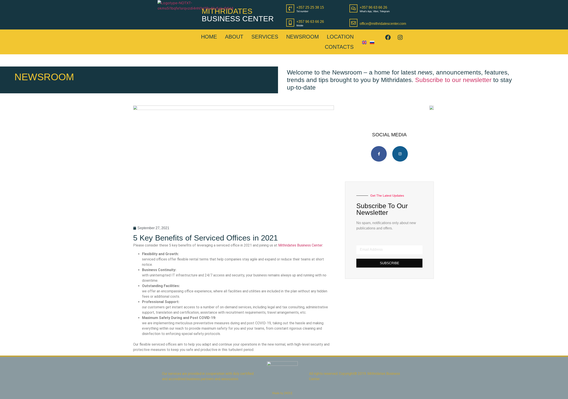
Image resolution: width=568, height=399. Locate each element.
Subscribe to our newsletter (453, 79)
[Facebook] (387, 37)
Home (209, 37)
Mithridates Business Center (300, 245)
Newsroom (302, 37)
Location (340, 37)
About (234, 37)
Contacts (339, 47)
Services (264, 37)
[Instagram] (400, 37)
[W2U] (288, 393)
